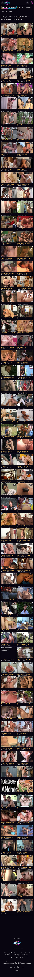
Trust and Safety (14, 957)
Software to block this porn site (17, 967)
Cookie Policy (8, 954)
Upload (23, 954)
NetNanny (17, 970)
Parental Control (10, 956)
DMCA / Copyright (8, 953)
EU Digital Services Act (21, 956)
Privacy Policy (16, 954)
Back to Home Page (20, 18)
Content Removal (25, 953)
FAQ (27, 954)
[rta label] (22, 957)
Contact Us (16, 953)
